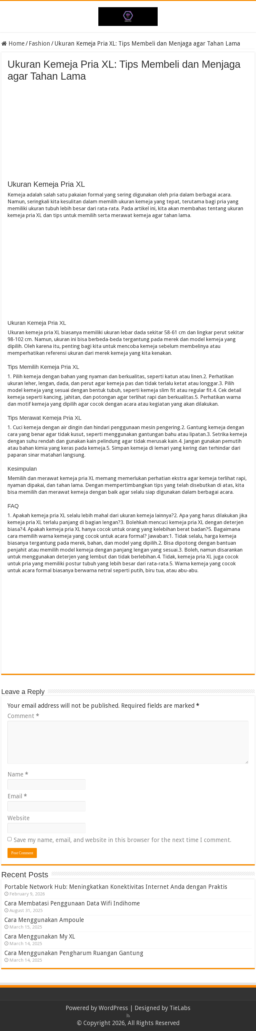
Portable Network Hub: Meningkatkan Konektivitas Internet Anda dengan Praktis (115, 886)
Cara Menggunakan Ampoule (44, 920)
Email (17, 796)
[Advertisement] (128, 129)
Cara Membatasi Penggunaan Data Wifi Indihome (72, 903)
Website (18, 818)
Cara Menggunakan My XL (39, 936)
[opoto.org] (128, 15)
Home (16, 43)
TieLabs (180, 1008)
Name (17, 774)
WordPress (113, 1008)
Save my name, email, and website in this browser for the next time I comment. (122, 840)
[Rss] (128, 1015)
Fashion (39, 43)
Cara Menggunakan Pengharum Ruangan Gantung (73, 953)
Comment (23, 716)
